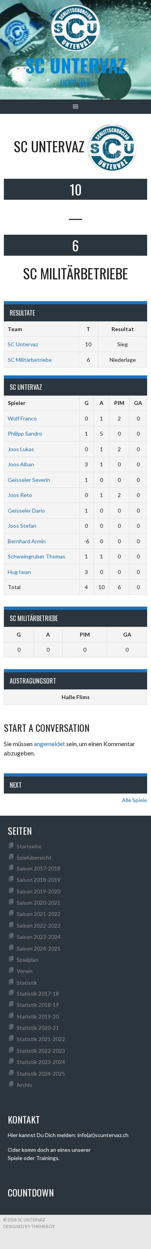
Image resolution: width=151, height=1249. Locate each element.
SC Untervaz (23, 344)
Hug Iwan (19, 572)
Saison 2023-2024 (38, 936)
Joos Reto (20, 495)
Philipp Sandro (25, 433)
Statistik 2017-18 (38, 993)
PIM (119, 402)
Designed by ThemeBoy (29, 1226)
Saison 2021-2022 (38, 914)
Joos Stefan (22, 525)
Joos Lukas (21, 449)
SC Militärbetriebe (30, 359)
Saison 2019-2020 (38, 891)
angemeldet (49, 743)
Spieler (17, 402)
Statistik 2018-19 (38, 1004)
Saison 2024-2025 (38, 948)
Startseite (29, 846)
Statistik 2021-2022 (41, 1039)
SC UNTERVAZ (75, 65)
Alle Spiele (134, 800)
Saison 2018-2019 (38, 879)
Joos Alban (21, 464)
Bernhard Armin (27, 541)
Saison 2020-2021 (38, 902)
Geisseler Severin (29, 479)
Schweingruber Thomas (36, 556)
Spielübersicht (34, 857)
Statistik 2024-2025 (41, 1073)
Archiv (24, 1085)
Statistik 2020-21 (38, 1027)
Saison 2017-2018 (38, 868)
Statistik (27, 982)
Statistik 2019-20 (38, 1016)
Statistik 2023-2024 (41, 1062)
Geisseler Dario (26, 510)
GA (138, 402)
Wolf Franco (22, 418)
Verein (25, 971)
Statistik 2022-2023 (41, 1050)
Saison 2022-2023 (38, 925)
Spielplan (27, 959)
